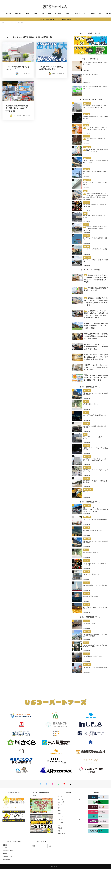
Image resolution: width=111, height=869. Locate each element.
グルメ (27, 13)
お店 (43, 13)
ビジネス (77, 13)
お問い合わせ (61, 834)
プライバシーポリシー (8, 850)
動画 (49, 13)
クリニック (58, 13)
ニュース (8, 13)
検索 (50, 846)
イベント (68, 13)
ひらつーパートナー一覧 (9, 807)
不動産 (93, 13)
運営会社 (4, 853)
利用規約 (4, 848)
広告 (100, 13)
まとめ (35, 13)
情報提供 (4, 845)
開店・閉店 (18, 13)
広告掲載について (7, 856)
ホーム (60, 796)
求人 (85, 13)
